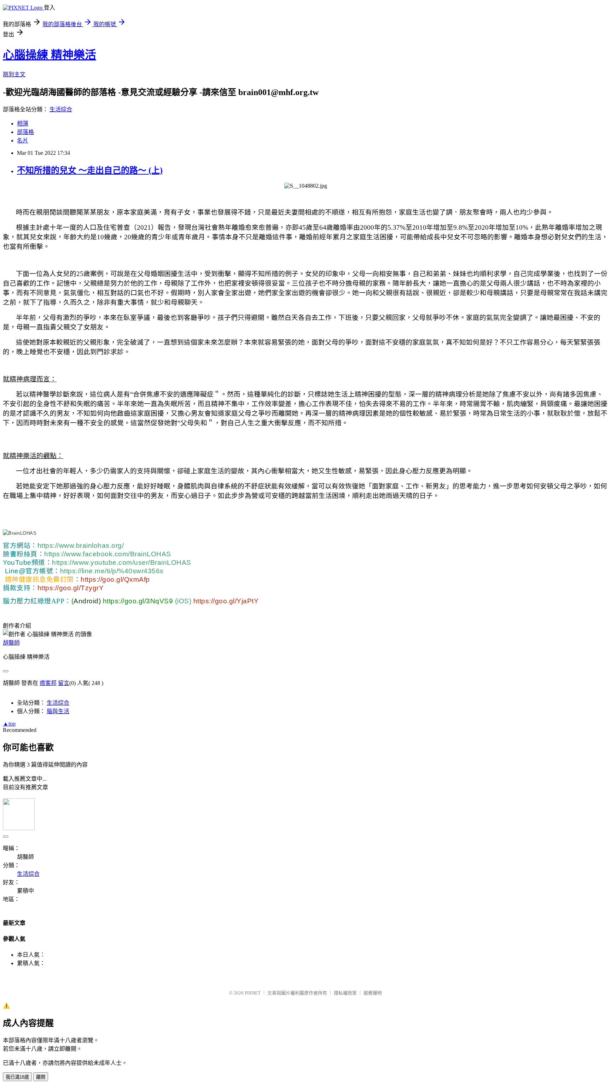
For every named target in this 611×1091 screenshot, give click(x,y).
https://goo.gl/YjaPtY (224, 601)
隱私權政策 (345, 993)
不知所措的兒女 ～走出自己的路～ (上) (90, 170)
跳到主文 (14, 74)
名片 (22, 140)
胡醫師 (11, 643)
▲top (9, 724)
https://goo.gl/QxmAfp (115, 579)
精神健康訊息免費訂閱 (39, 579)
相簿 (22, 124)
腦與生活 (58, 711)
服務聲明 (372, 993)
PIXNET (253, 993)
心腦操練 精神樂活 (49, 54)
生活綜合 (61, 109)
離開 (40, 1077)
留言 (63, 683)
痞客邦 (48, 683)
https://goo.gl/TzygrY (70, 588)
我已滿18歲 (17, 1077)
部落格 (25, 132)
